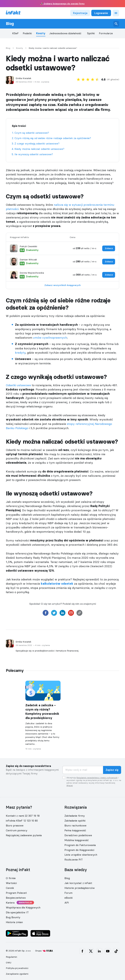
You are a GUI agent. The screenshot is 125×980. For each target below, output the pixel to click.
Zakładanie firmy (74, 815)
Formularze (106, 33)
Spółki (91, 33)
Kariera (10, 902)
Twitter (91, 951)
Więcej (69, 785)
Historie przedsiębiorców (79, 888)
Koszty (40, 33)
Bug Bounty (13, 917)
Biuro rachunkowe (75, 825)
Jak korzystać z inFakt (78, 883)
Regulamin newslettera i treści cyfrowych (96, 777)
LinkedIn (99, 951)
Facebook (82, 951)
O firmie (11, 878)
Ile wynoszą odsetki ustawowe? (33, 154)
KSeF (15, 33)
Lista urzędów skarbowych (80, 854)
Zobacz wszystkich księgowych (62, 285)
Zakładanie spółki (74, 820)
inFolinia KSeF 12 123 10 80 (22, 820)
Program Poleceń (16, 892)
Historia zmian (14, 922)
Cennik (10, 888)
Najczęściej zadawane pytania (24, 835)
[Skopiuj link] (79, 614)
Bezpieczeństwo (16, 897)
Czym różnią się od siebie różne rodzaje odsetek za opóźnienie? (52, 138)
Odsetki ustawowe (18, 385)
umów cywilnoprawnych (50, 337)
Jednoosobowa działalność (65, 33)
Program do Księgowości (79, 849)
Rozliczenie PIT (73, 859)
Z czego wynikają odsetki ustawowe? (36, 143)
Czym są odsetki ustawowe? (31, 132)
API (66, 902)
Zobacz (109, 248)
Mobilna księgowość (76, 840)
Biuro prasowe (14, 825)
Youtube (108, 951)
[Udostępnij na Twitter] (54, 614)
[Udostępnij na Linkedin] (62, 614)
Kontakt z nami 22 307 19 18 (23, 815)
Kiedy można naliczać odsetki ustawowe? (39, 148)
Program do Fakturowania (80, 844)
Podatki (27, 33)
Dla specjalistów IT (17, 912)
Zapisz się (112, 769)
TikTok (116, 951)
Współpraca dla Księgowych (23, 907)
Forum (68, 892)
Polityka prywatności (17, 968)
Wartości (11, 883)
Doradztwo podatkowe (78, 835)
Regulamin (11, 956)
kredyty (20, 352)
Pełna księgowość (75, 830)
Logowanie (101, 13)
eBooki (68, 897)
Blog (10, 23)
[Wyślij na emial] (71, 614)
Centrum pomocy (16, 830)
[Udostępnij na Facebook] (46, 614)
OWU (8, 962)
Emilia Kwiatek (23, 78)
